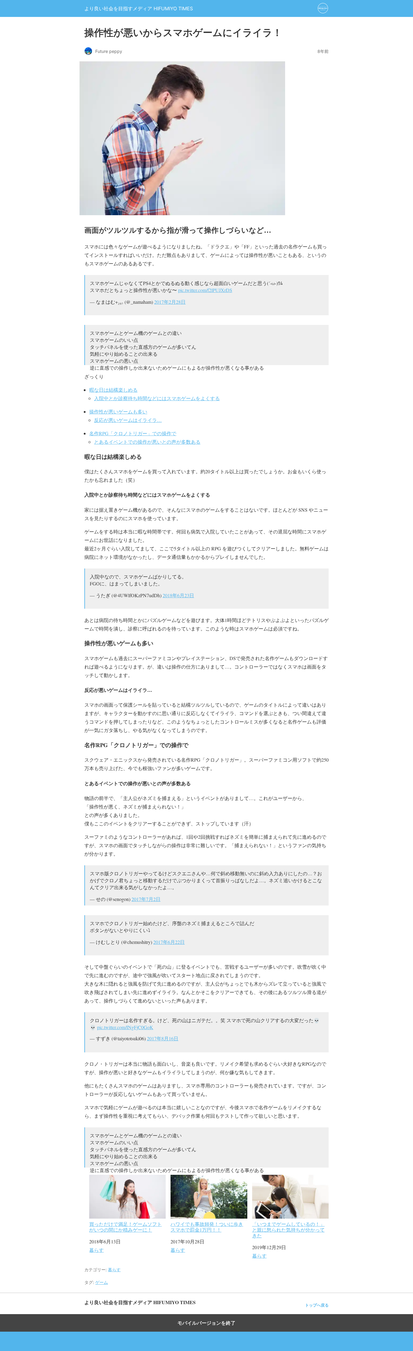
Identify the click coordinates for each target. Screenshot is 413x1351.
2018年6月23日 (178, 595)
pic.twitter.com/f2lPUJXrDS (205, 290)
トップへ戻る (317, 1305)
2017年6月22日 (169, 942)
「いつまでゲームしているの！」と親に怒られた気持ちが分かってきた (288, 1229)
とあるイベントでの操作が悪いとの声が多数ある (147, 442)
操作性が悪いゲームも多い (118, 411)
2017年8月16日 (162, 1038)
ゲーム (101, 1282)
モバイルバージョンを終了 (206, 1323)
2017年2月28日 (170, 302)
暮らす (96, 1250)
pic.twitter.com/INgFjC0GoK (125, 1027)
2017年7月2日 (146, 899)
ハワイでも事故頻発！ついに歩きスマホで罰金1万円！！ (207, 1227)
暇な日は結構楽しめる (113, 390)
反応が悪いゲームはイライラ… (128, 420)
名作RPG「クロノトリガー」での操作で (132, 433)
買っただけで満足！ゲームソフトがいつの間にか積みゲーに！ (125, 1227)
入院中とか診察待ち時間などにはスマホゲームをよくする (157, 398)
